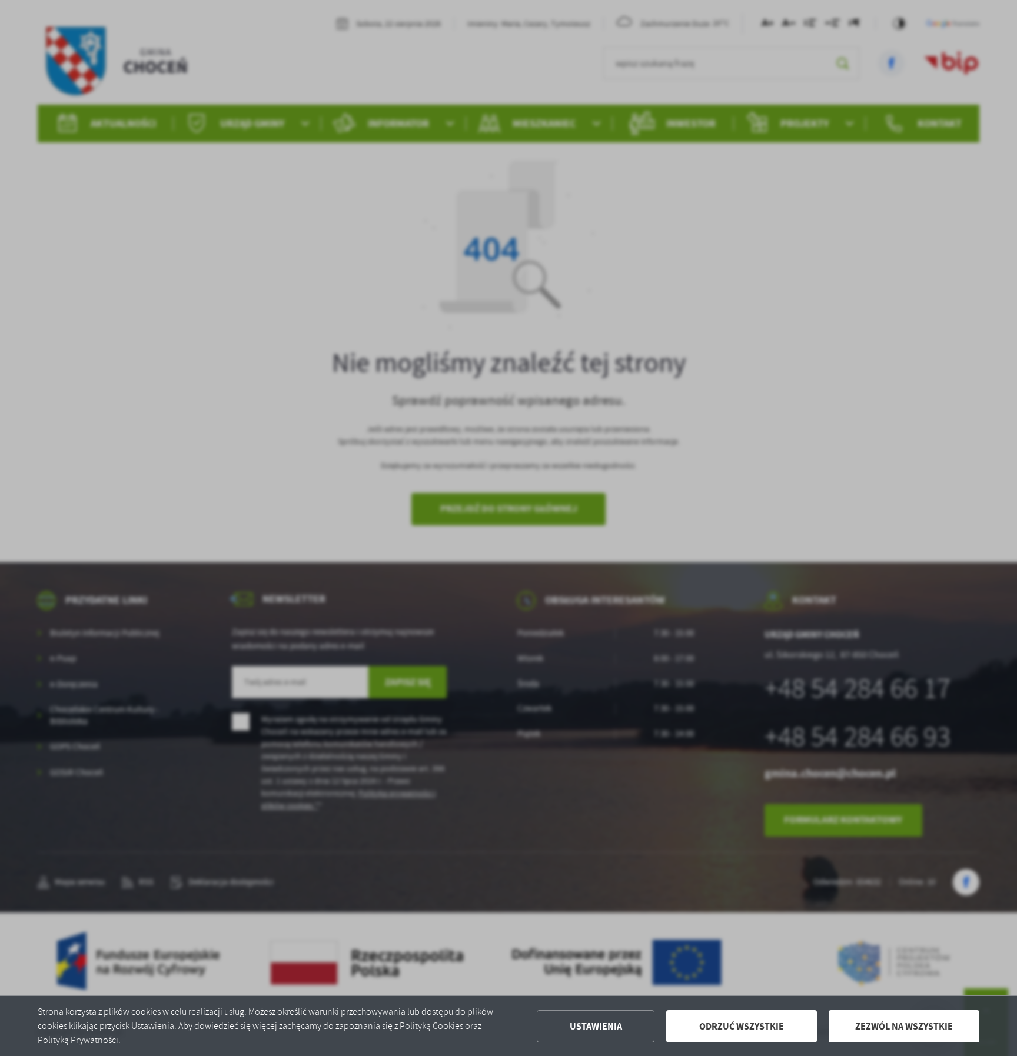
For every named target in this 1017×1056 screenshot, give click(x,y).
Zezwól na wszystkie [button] (904, 1026)
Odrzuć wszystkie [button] (741, 1026)
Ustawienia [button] (596, 1026)
